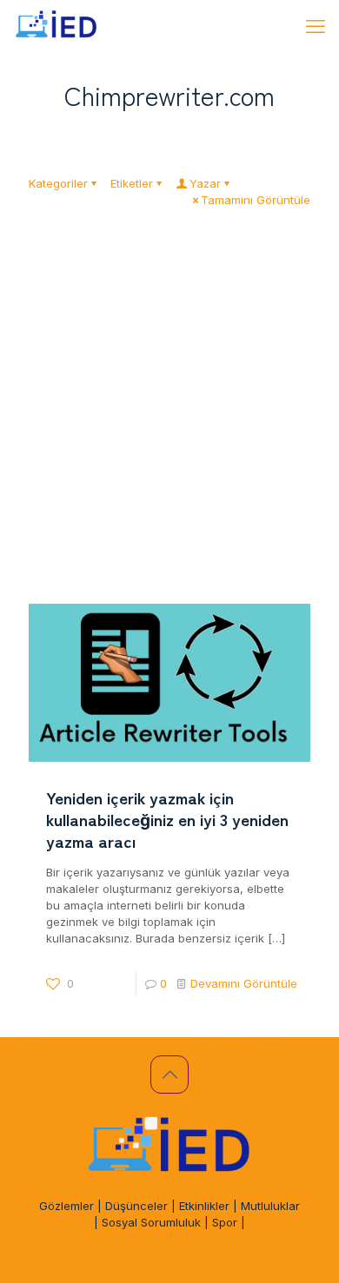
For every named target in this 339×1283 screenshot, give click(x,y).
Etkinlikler (204, 1206)
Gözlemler (66, 1206)
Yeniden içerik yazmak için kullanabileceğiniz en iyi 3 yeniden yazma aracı (167, 818)
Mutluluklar (270, 1206)
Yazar (205, 183)
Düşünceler (136, 1206)
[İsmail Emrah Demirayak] (56, 26)
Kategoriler (58, 183)
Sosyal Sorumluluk (151, 1222)
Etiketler (131, 183)
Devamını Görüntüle (243, 983)
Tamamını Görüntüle (255, 200)
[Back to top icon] (169, 1074)
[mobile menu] (315, 26)
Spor (224, 1222)
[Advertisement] (169, 425)
